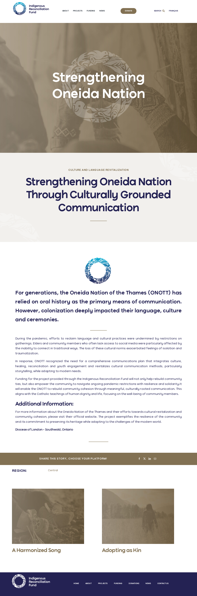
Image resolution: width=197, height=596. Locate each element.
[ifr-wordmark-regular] (31, 3)
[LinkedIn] (149, 459)
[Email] (155, 459)
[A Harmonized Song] (48, 490)
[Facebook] (139, 459)
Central (53, 470)
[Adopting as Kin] (138, 490)
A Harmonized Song (36, 550)
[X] (144, 459)
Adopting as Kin (121, 550)
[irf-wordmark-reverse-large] (31, 575)
